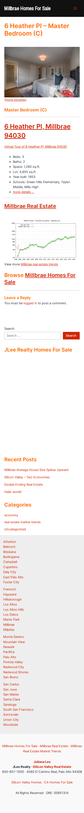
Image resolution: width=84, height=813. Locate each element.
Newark (8, 647)
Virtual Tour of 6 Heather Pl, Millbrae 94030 (35, 147)
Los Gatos (10, 614)
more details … (23, 192)
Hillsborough (12, 599)
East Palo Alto (13, 577)
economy (11, 515)
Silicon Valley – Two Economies (27, 477)
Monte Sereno (13, 637)
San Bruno (10, 677)
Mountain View (14, 642)
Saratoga (9, 705)
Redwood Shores (15, 672)
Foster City (11, 582)
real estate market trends (22, 522)
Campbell (10, 562)
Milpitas (8, 630)
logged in (30, 303)
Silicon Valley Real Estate (52, 767)
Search (9, 329)
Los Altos (10, 604)
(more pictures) (15, 100)
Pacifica (8, 652)
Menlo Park (11, 619)
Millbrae (8, 625)
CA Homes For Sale (58, 782)
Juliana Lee (42, 762)
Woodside (10, 725)
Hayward (9, 594)
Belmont (9, 547)
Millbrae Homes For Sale (27, 8)
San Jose (10, 689)
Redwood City (13, 667)
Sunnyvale (10, 714)
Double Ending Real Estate (23, 485)
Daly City (9, 572)
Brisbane (9, 552)
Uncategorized (15, 529)
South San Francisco (18, 710)
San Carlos (11, 684)
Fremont (9, 589)
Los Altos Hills (13, 610)
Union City (11, 720)
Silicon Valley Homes (26, 782)
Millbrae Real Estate (30, 206)
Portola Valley (13, 662)
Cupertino (10, 567)
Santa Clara (11, 699)
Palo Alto (9, 657)
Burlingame (11, 557)
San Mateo (11, 694)
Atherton (9, 542)
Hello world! (13, 492)
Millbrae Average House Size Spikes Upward (36, 470)
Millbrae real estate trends (39, 264)
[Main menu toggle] (75, 8)
